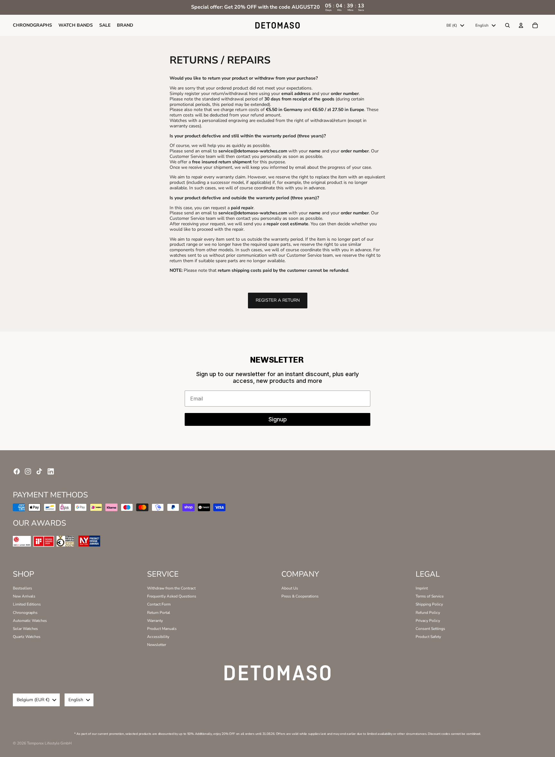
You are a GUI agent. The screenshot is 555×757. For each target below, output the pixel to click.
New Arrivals (24, 596)
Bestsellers (22, 588)
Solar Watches (25, 628)
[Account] (521, 25)
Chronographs (25, 612)
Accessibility (158, 636)
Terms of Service (430, 596)
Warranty (155, 620)
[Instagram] (28, 471)
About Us (289, 588)
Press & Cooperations (300, 596)
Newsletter (156, 644)
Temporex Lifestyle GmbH (49, 743)
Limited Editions (27, 604)
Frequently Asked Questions (171, 596)
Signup (278, 419)
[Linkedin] (51, 471)
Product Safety (428, 636)
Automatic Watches (30, 620)
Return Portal (158, 612)
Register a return (278, 300)
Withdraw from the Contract (171, 588)
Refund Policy (428, 612)
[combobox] (455, 25)
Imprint (422, 588)
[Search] (507, 25)
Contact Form (159, 604)
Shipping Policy (429, 604)
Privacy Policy (428, 620)
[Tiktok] (39, 471)
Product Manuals (162, 628)
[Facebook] (17, 471)
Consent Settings (430, 628)
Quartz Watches (26, 636)
